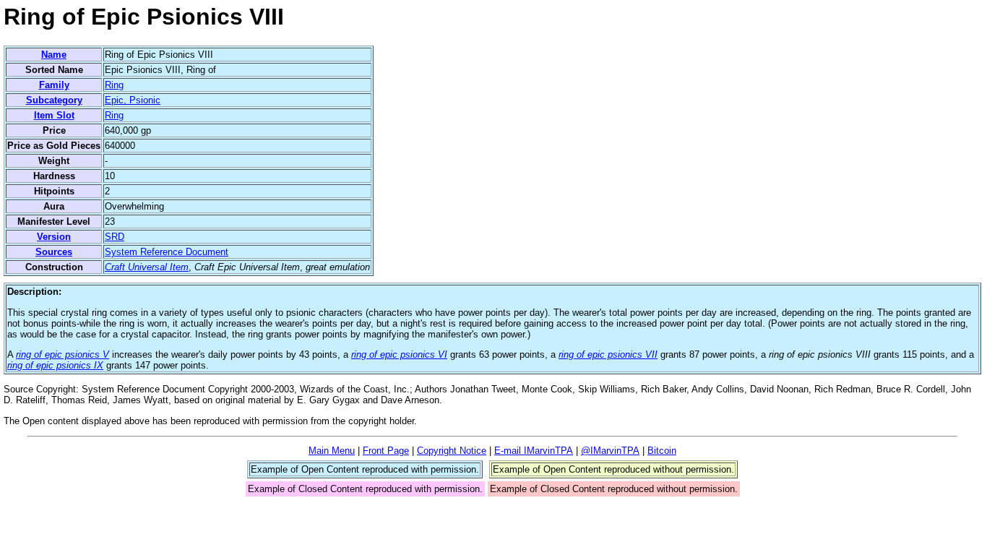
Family (54, 84)
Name (53, 54)
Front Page (386, 450)
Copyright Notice (451, 450)
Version (54, 236)
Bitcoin (661, 450)
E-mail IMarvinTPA (533, 450)
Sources (53, 251)
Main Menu (332, 450)
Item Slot (54, 115)
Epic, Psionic (132, 100)
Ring (114, 84)
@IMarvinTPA (610, 450)
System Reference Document (166, 251)
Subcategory (54, 100)
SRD (114, 236)
